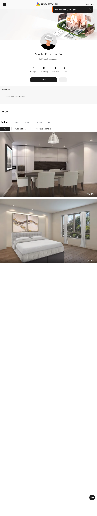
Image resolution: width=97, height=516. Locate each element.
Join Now (90, 4)
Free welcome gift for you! (65, 9)
